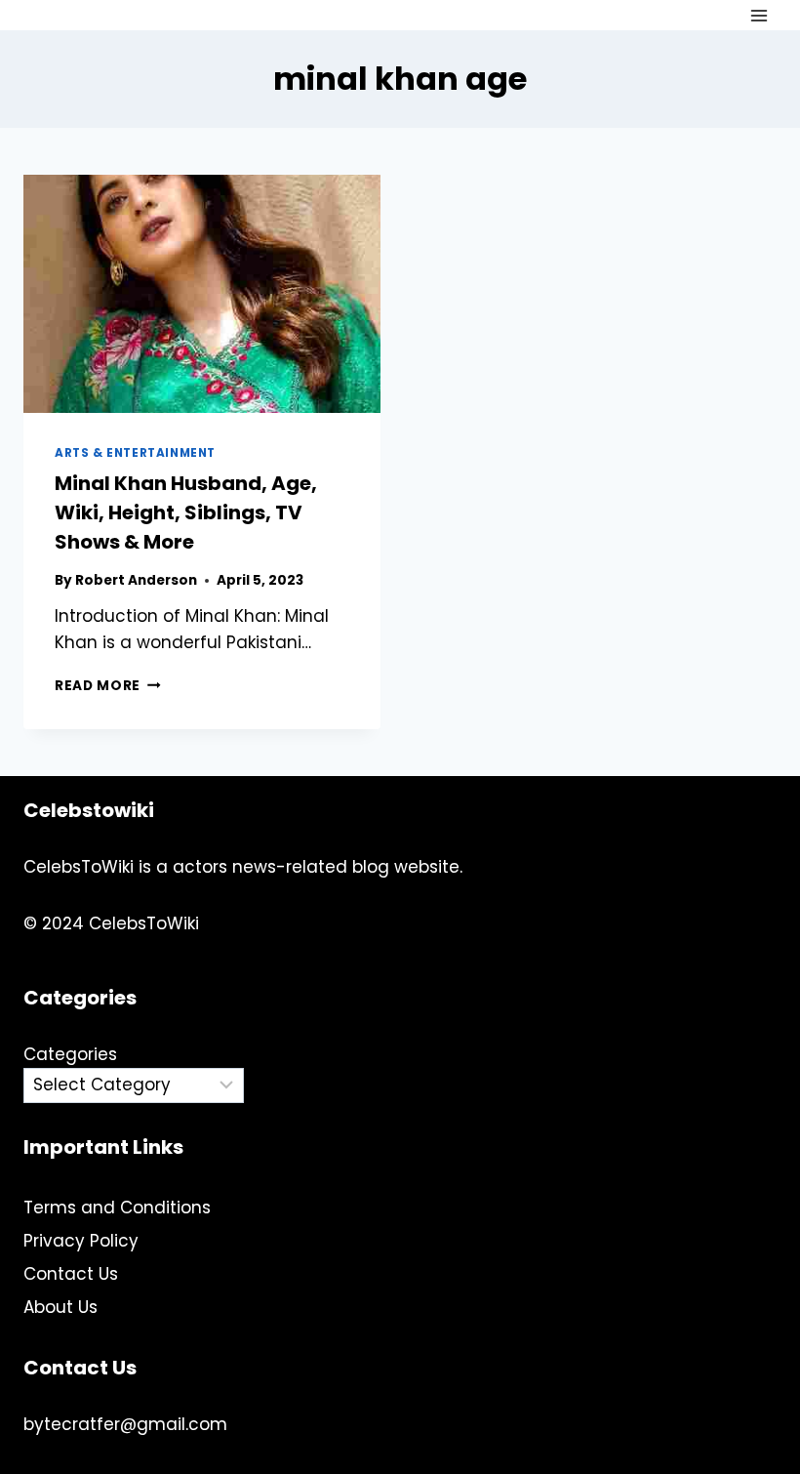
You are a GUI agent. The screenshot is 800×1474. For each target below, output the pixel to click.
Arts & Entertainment (135, 453)
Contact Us (70, 1274)
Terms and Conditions (117, 1207)
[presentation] (201, 294)
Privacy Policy (81, 1240)
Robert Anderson (136, 580)
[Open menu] (758, 15)
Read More (108, 685)
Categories (70, 1054)
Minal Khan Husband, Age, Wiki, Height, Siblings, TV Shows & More (186, 512)
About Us (60, 1307)
